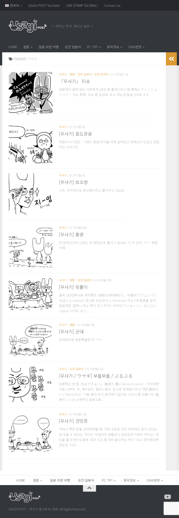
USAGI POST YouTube (44, 5)
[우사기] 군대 (71, 331)
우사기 (63, 74)
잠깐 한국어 (101, 74)
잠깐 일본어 (73, 46)
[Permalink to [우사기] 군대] (30, 340)
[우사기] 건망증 (73, 420)
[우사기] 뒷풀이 (73, 287)
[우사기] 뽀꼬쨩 (73, 182)
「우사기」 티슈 (74, 81)
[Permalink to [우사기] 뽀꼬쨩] (30, 194)
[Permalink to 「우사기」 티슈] (30, 94)
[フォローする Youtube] (167, 497)
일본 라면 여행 (49, 46)
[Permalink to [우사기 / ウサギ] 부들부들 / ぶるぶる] (30, 384)
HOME (13, 46)
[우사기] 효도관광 (75, 133)
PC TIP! (92, 46)
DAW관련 (134, 46)
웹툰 (26, 46)
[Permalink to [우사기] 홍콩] (30, 247)
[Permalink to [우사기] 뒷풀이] (30, 294)
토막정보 (113, 46)
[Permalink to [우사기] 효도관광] (30, 144)
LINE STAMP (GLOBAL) (82, 5)
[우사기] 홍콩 (71, 234)
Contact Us (112, 5)
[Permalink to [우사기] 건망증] (30, 433)
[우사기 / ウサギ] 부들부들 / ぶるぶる (96, 375)
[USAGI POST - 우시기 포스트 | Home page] (28, 26)
